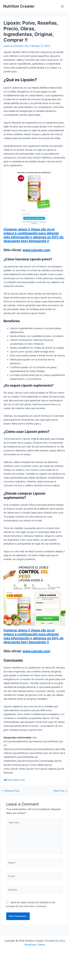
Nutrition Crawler (18, 6)
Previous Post (10, 791)
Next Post (60, 791)
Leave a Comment (13, 45)
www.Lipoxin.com (36, 250)
